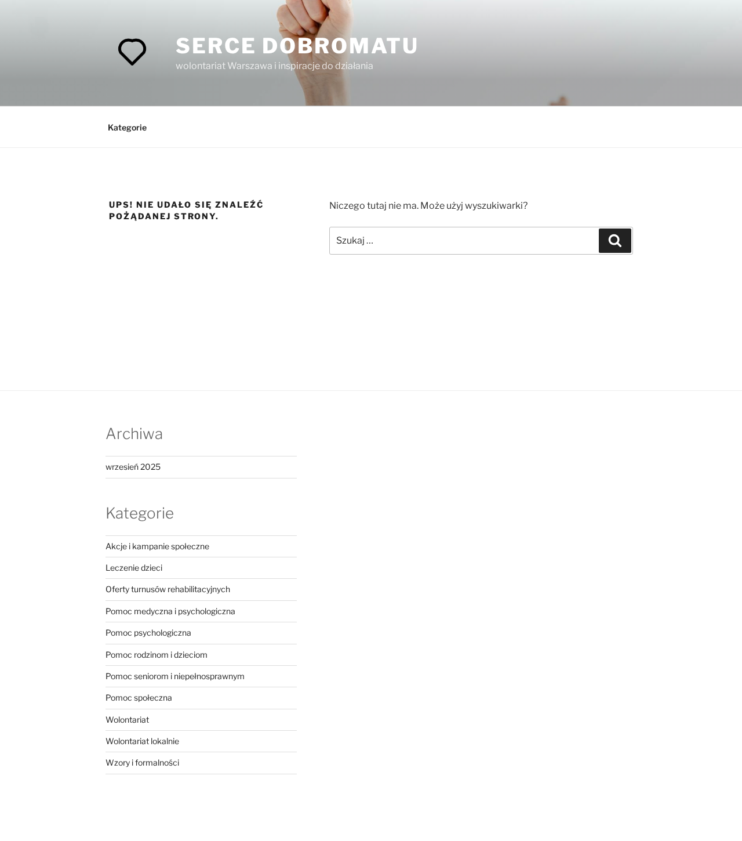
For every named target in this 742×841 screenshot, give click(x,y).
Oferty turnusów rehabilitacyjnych (168, 589)
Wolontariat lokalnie (142, 741)
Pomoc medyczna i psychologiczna (170, 611)
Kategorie (127, 127)
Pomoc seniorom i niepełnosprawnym (175, 676)
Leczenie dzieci (134, 567)
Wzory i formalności (142, 762)
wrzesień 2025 (133, 467)
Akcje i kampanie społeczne (157, 546)
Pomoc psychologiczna (148, 632)
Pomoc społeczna (139, 697)
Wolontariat (127, 719)
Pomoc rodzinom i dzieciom (157, 654)
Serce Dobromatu (297, 46)
